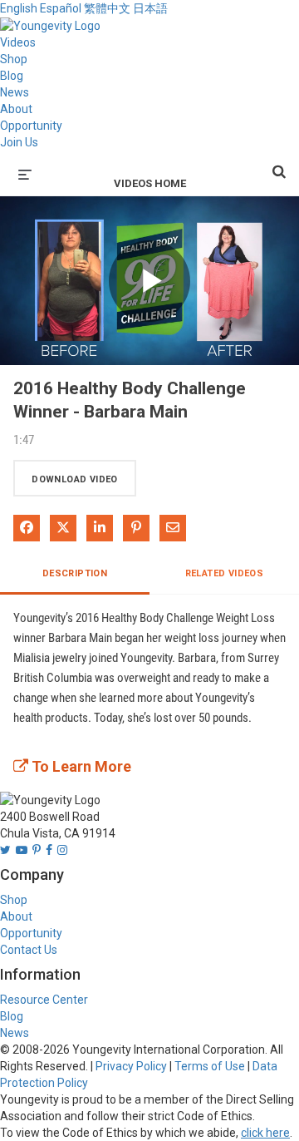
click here (265, 1132)
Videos (18, 42)
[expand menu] (25, 173)
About (16, 109)
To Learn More (79, 766)
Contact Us (28, 949)
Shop (13, 59)
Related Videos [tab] (224, 573)
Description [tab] (74, 573)
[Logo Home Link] (50, 25)
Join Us (19, 142)
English (18, 8)
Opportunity (31, 125)
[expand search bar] (279, 165)
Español (60, 8)
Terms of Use (209, 1066)
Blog (11, 75)
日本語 (150, 8)
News (14, 92)
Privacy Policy (131, 1066)
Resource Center (44, 999)
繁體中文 (107, 8)
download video (75, 479)
